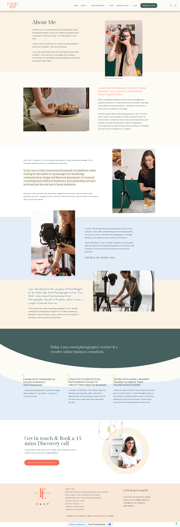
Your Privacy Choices (96, 524)
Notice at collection (77, 524)
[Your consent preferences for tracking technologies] (176, 523)
